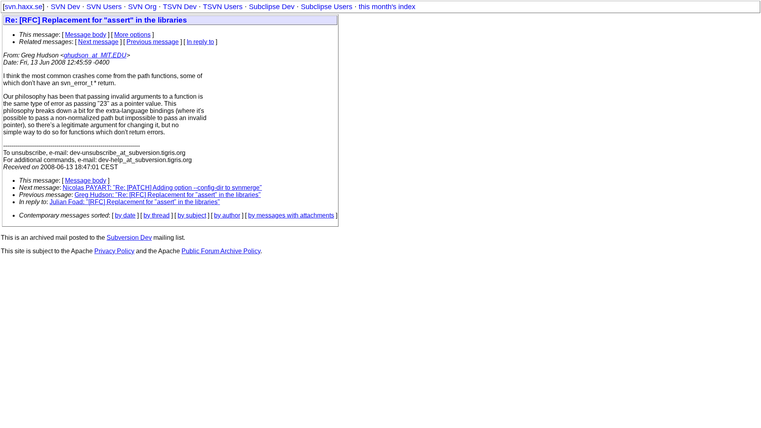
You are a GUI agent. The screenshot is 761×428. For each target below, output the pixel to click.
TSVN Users (223, 7)
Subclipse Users (326, 7)
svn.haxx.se (23, 7)
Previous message (152, 41)
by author (227, 215)
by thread (156, 215)
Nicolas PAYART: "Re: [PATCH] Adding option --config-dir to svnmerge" (162, 187)
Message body (85, 34)
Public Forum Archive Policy (221, 251)
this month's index (387, 7)
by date (125, 215)
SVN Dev (65, 7)
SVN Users (104, 7)
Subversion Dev (129, 237)
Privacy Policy (114, 251)
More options (132, 34)
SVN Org (142, 7)
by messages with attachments (291, 215)
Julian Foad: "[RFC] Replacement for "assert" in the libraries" (135, 202)
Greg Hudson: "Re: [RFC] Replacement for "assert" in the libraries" (168, 194)
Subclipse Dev (271, 7)
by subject (192, 215)
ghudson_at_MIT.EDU (95, 55)
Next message (98, 41)
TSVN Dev (180, 7)
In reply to (200, 41)
